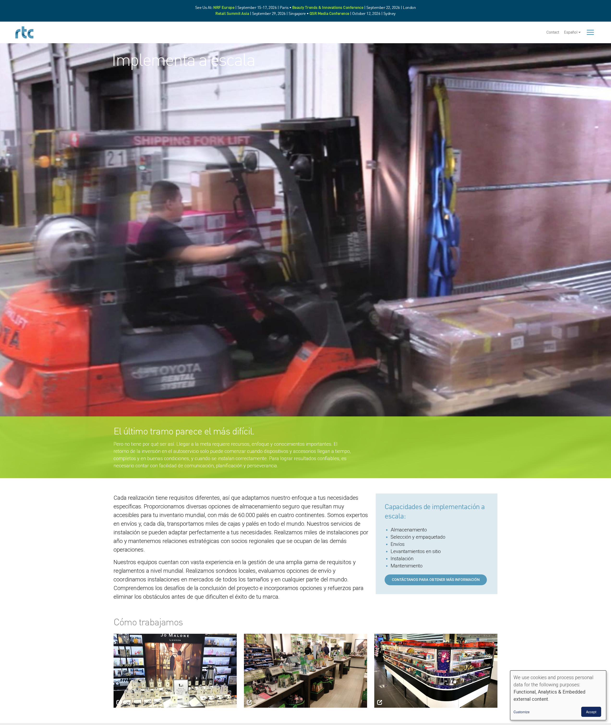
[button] (175, 670)
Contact (552, 32)
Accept (591, 711)
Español (570, 32)
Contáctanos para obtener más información (436, 580)
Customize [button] (522, 711)
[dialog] (558, 695)
